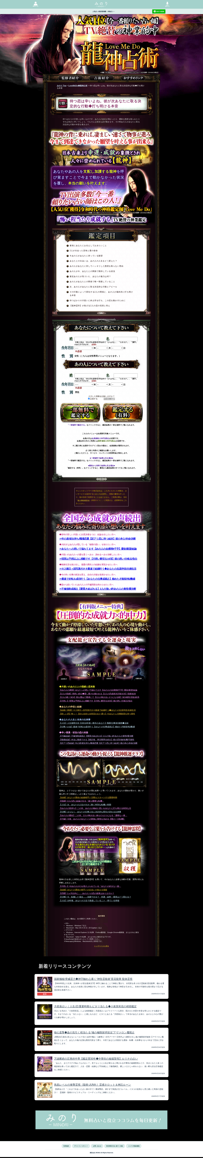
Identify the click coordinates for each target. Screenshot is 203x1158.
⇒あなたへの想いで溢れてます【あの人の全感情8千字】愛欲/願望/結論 (98, 548)
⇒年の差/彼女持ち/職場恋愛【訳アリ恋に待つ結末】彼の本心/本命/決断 (97, 538)
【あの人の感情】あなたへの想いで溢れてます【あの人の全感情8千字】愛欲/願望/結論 (98, 690)
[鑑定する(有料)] (123, 413)
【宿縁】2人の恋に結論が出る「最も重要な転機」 (81, 801)
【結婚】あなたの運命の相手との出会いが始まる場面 (83, 890)
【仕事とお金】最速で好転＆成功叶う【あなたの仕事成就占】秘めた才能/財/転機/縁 (97, 727)
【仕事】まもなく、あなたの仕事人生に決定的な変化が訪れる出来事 (90, 812)
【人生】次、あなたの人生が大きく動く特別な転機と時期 (85, 805)
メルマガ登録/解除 (134, 1146)
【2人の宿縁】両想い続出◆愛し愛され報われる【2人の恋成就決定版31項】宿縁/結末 (97, 694)
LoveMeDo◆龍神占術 (77, 86)
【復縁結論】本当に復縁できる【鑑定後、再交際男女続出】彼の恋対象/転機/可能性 (96, 740)
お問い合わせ (97, 1146)
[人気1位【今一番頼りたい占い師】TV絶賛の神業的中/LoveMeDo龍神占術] (101, 52)
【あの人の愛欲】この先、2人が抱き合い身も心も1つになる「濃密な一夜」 (93, 815)
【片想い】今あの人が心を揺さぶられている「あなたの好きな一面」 (90, 886)
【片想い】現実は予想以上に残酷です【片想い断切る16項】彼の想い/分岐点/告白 (95, 701)
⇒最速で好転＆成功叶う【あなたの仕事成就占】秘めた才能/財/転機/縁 (97, 578)
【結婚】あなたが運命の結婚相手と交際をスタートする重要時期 (88, 797)
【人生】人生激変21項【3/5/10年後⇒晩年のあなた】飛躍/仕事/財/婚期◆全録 (93, 723)
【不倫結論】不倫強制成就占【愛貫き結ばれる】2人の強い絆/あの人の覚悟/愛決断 (96, 736)
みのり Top (61, 86)
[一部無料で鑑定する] (80, 413)
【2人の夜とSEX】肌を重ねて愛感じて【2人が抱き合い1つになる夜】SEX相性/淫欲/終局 (99, 697)
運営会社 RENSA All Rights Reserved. (101, 1153)
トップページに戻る (101, 946)
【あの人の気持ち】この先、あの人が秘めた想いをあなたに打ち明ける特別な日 (95, 808)
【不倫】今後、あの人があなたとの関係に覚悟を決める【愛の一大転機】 (92, 819)
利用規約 (66, 1146)
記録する (94, 399)
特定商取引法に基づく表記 (114, 1146)
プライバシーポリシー (81, 1146)
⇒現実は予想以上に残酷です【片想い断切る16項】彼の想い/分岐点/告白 (98, 558)
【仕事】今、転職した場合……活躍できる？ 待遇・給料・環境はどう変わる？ (95, 897)
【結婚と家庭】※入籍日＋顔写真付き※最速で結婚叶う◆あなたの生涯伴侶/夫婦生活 (97, 710)
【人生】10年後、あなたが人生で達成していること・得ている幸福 (89, 900)
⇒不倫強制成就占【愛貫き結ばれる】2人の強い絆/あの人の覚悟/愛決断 (97, 588)
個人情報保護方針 (84, 500)
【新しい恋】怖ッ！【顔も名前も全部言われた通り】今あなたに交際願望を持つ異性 (97, 714)
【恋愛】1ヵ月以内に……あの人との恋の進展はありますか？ (86, 893)
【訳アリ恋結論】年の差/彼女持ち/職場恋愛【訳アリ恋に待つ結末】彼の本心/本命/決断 (98, 743)
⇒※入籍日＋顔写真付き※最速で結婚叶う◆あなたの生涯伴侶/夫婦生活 (97, 568)
